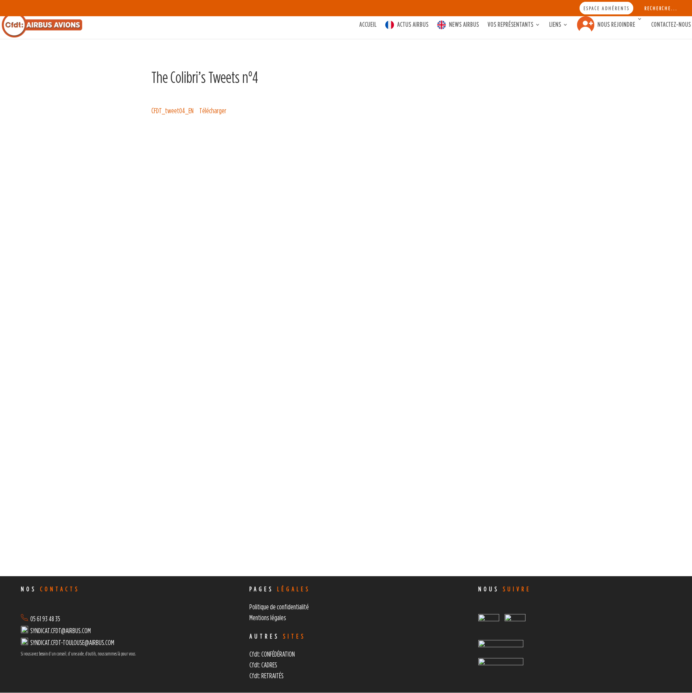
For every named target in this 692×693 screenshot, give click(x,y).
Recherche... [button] (661, 8)
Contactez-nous (671, 25)
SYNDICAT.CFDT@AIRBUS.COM (60, 630)
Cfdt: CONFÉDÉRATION (272, 654)
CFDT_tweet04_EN (172, 110)
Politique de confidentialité (279, 606)
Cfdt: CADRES (263, 664)
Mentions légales (267, 617)
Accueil (368, 25)
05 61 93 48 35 (44, 618)
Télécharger (212, 110)
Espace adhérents (607, 8)
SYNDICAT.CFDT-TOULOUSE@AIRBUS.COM (72, 642)
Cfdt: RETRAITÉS (266, 675)
